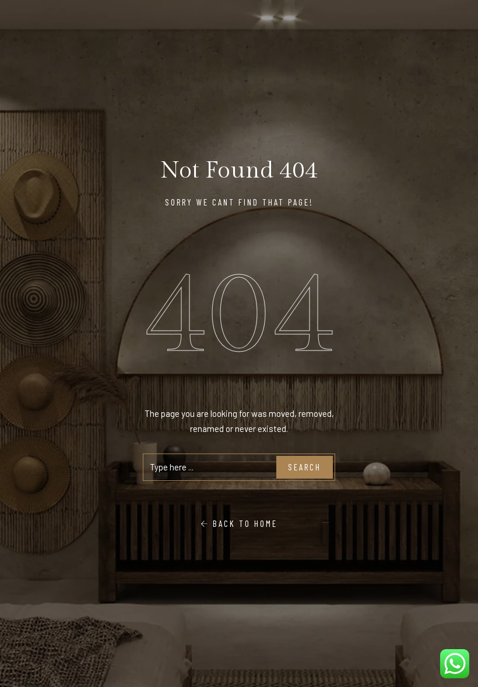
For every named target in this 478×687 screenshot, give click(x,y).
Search (304, 467)
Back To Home (243, 523)
